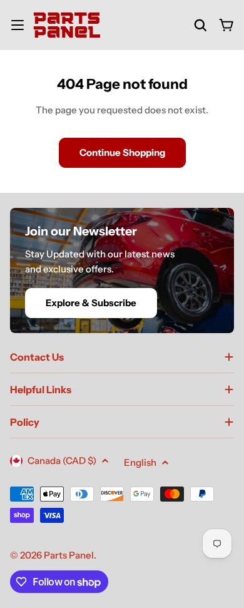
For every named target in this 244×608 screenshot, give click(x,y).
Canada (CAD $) (62, 460)
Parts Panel (69, 555)
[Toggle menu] (17, 25)
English (140, 462)
